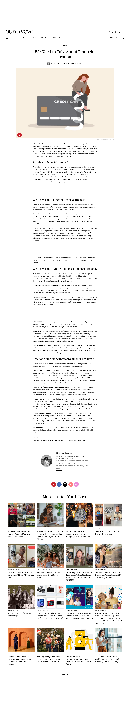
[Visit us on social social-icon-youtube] (123, 32)
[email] (3, 45)
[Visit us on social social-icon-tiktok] (109, 32)
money (65, 45)
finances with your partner (55, 149)
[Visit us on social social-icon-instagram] (119, 32)
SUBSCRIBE (113, 38)
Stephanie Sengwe (59, 63)
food (24, 38)
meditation (81, 399)
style (15, 38)
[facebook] (59, 484)
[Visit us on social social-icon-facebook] (116, 32)
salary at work (81, 149)
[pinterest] (19, 135)
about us (57, 38)
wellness (44, 38)
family (33, 38)
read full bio (59, 470)
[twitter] (65, 484)
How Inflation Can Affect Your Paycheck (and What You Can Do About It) (61, 440)
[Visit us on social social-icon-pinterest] (112, 32)
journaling (93, 399)
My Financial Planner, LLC (73, 172)
